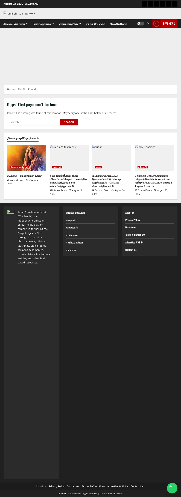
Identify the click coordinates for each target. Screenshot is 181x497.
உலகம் (98, 167)
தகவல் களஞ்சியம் (68, 23)
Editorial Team (17, 179)
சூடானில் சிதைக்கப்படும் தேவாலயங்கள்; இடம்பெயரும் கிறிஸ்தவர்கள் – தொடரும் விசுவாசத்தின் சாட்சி (107, 181)
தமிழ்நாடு (142, 167)
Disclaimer (130, 227)
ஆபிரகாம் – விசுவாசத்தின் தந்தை (24, 175)
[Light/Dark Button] (140, 23)
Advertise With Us (134, 242)
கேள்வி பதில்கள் (118, 23)
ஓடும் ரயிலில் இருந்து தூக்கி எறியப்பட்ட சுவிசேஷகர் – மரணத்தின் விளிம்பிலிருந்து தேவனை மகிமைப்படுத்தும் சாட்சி (68, 181)
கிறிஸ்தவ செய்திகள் (14, 23)
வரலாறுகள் (72, 227)
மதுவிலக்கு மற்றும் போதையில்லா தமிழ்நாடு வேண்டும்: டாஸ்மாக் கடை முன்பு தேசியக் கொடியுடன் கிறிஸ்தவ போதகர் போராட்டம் (154, 181)
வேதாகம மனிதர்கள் (19, 167)
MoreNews (105, 493)
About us (129, 212)
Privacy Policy (132, 220)
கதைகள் (71, 220)
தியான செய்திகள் (95, 23)
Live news (169, 23)
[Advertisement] (90, 54)
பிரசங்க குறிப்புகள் (42, 23)
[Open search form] (148, 23)
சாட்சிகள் (57, 167)
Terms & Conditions (135, 235)
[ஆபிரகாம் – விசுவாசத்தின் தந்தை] (26, 158)
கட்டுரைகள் (72, 235)
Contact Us (130, 250)
